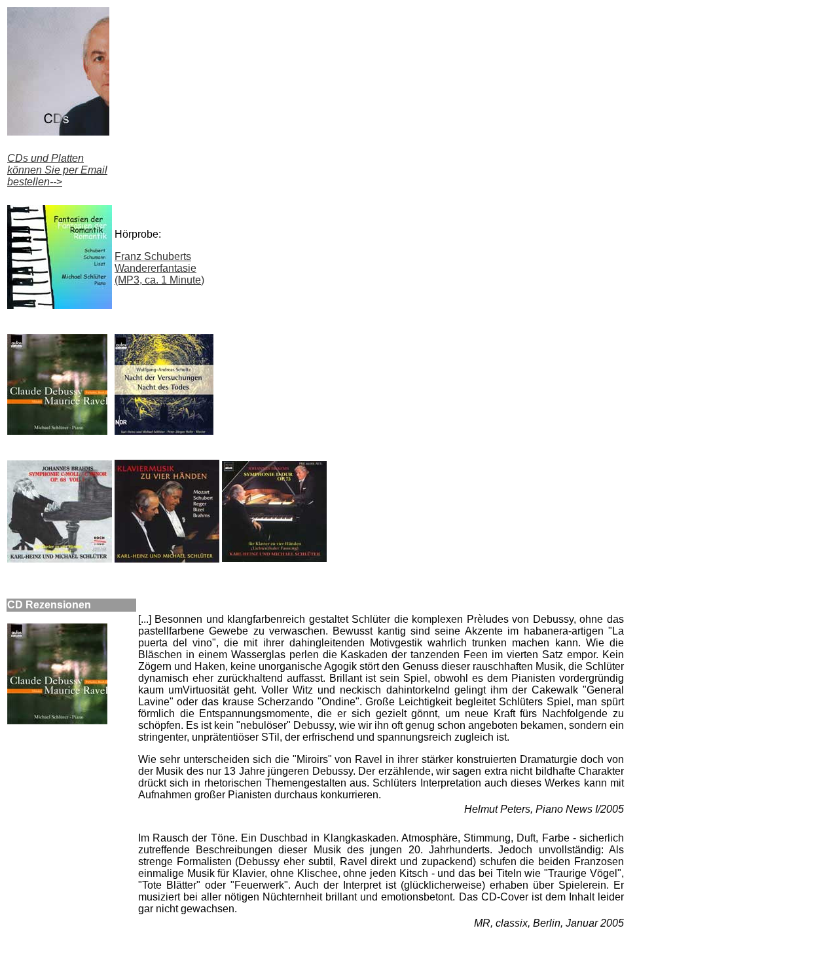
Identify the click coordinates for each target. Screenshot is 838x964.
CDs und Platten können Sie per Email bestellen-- (57, 170)
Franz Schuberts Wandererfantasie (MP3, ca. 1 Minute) (159, 268)
